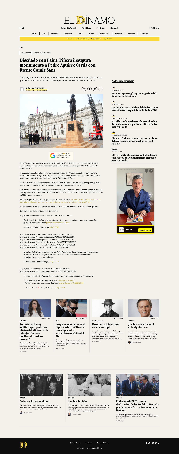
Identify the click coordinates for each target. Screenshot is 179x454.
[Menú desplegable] (20, 28)
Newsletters (101, 28)
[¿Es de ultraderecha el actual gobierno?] (143, 308)
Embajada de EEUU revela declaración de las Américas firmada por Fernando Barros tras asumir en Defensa (137, 405)
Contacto (88, 443)
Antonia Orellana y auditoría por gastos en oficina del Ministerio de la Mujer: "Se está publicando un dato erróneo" (34, 331)
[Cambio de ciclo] (89, 385)
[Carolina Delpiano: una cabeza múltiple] (107, 308)
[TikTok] (158, 28)
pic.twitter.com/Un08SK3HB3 (71, 283)
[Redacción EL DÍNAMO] (22, 89)
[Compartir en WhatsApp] (101, 89)
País (43, 33)
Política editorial (103, 443)
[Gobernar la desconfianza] (41, 385)
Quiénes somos (75, 443)
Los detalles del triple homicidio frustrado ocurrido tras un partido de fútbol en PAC (135, 109)
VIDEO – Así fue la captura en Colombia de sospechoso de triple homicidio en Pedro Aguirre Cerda (134, 157)
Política (34, 33)
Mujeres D (114, 28)
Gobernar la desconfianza (35, 401)
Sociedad (131, 33)
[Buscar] (23, 28)
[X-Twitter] (152, 28)
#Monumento (26, 52)
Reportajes (68, 33)
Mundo (91, 33)
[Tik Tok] (158, 443)
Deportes (118, 33)
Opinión (80, 33)
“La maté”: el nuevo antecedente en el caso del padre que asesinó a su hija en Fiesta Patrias (135, 140)
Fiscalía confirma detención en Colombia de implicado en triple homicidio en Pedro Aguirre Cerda (135, 124)
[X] (149, 443)
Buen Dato (144, 33)
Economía (54, 33)
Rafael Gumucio (96, 341)
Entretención (104, 33)
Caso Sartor (108, 39)
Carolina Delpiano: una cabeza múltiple (105, 325)
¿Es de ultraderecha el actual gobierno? (141, 325)
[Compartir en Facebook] (89, 89)
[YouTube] (154, 28)
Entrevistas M (97, 321)
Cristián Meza (23, 351)
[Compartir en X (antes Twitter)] (95, 89)
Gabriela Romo (60, 348)
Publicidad (80, 448)
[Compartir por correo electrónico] (84, 89)
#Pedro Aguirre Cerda (42, 52)
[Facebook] (149, 28)
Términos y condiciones (94, 448)
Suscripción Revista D (68, 28)
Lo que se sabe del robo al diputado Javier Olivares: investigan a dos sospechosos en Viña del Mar (70, 330)
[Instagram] (156, 28)
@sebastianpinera (65, 280)
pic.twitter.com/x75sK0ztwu (58, 222)
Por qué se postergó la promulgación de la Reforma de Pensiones (135, 95)
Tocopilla (70, 39)
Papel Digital (86, 28)
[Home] (89, 19)
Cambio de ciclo (77, 401)
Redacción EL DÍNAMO (35, 88)
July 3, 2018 (54, 227)
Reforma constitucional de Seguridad (88, 39)
